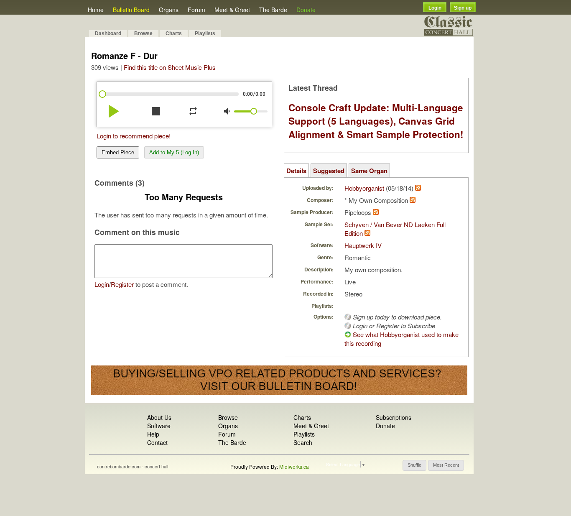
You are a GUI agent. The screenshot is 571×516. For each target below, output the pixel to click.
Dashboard (108, 33)
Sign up (463, 8)
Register (122, 284)
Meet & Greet (232, 9)
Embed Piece (118, 152)
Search (302, 442)
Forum (196, 9)
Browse (143, 33)
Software (159, 425)
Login (434, 8)
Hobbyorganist (364, 188)
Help (153, 434)
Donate (306, 9)
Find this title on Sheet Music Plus (170, 67)
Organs (168, 9)
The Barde (273, 9)
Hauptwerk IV (363, 245)
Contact (157, 442)
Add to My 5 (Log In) (174, 152)
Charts (174, 33)
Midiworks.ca (294, 466)
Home (96, 9)
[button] (414, 465)
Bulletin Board (131, 9)
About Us (159, 417)
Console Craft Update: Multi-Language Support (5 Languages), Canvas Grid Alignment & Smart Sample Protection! (376, 121)
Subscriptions (393, 417)
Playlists (205, 33)
